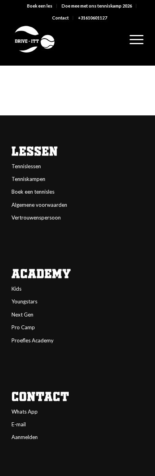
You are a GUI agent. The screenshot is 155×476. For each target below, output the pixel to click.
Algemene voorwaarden (39, 205)
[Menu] (132, 39)
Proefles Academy (33, 340)
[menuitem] (40, 6)
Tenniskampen (28, 179)
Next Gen (22, 314)
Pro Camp (23, 327)
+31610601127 (92, 17)
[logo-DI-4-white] (64, 39)
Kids (16, 289)
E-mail (19, 424)
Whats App (25, 411)
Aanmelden (25, 437)
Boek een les (39, 5)
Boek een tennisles (33, 191)
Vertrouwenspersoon (36, 217)
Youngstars (24, 301)
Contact (60, 17)
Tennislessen (26, 166)
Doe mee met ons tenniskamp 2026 (97, 5)
